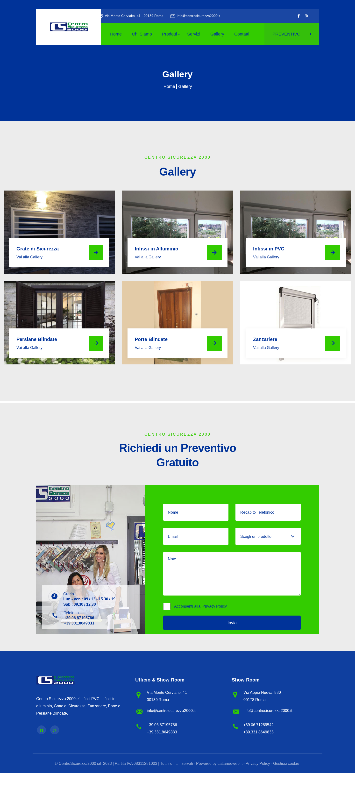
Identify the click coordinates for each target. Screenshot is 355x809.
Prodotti (169, 34)
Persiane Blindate (36, 339)
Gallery (217, 34)
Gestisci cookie (286, 763)
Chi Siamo (142, 34)
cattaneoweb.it (230, 763)
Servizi (193, 34)
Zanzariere (265, 339)
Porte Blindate (151, 339)
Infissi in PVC (268, 248)
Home (116, 34)
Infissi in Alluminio (156, 248)
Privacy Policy (214, 606)
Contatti (241, 34)
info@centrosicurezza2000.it (198, 16)
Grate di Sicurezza (37, 248)
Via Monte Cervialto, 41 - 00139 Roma (134, 16)
